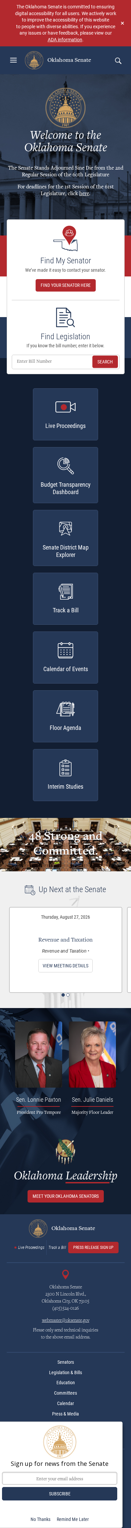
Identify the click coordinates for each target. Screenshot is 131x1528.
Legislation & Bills (65, 1372)
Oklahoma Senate (68, 60)
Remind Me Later (73, 1519)
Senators (65, 1362)
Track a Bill (57, 1247)
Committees (65, 1393)
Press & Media (65, 1413)
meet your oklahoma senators (66, 1196)
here (84, 194)
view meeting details (65, 965)
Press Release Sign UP (93, 1247)
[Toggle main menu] (13, 60)
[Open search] (118, 60)
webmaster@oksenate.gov (65, 1320)
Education (65, 1382)
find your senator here (66, 285)
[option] (65, 950)
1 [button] (63, 995)
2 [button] (68, 995)
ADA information (65, 39)
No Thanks (40, 1519)
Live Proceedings (31, 1247)
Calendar (65, 1403)
